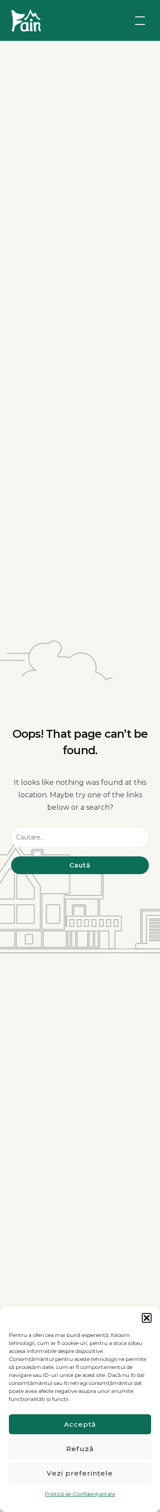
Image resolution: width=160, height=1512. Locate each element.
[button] (146, 1317)
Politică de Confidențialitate (80, 1494)
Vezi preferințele (80, 1473)
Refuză (80, 1448)
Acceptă (80, 1424)
